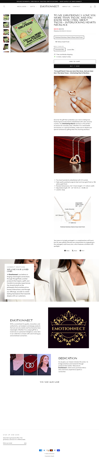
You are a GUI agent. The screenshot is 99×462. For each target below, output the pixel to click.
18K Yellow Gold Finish (62, 42)
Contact (76, 6)
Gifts (32, 6)
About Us (66, 6)
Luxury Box (70, 49)
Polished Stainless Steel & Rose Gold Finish (69, 37)
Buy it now (75, 66)
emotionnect (49, 6)
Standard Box (59, 49)
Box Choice (59, 46)
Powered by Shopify (49, 456)
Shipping (56, 31)
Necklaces (22, 6)
